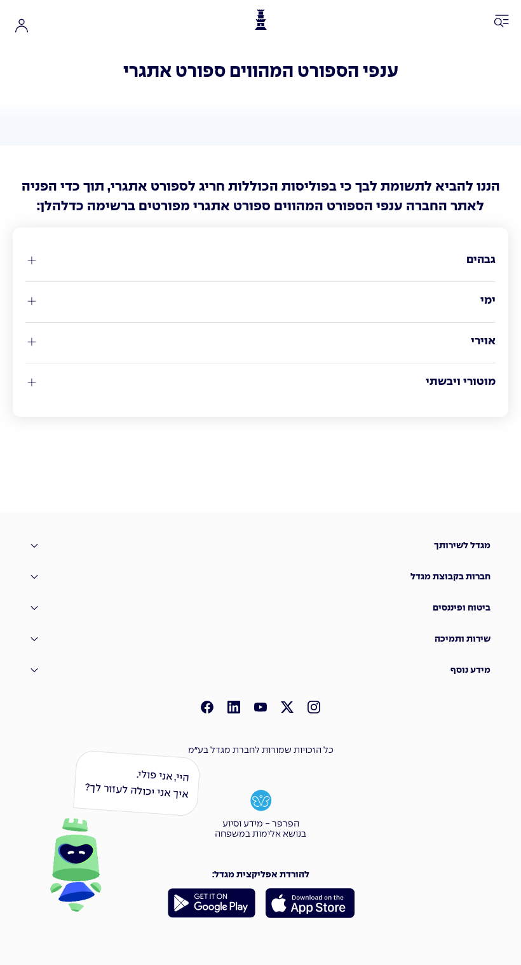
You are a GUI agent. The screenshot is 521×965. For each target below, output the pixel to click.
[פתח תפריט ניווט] (502, 21)
